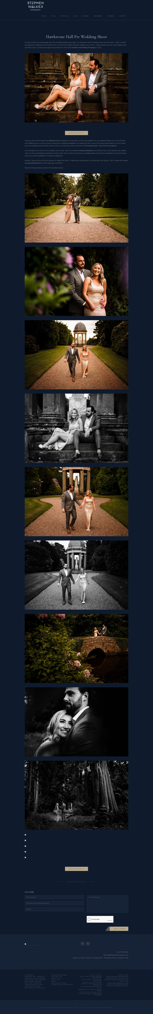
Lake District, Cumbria (33, 986)
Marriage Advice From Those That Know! (90, 990)
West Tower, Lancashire (33, 983)
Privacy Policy (79, 1007)
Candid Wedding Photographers (117, 976)
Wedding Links (123, 975)
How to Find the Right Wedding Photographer (91, 977)
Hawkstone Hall (54, 140)
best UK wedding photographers (83, 150)
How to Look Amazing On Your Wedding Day (91, 984)
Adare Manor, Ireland (58, 983)
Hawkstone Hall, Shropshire (35, 976)
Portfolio (65, 16)
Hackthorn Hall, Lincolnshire (35, 987)
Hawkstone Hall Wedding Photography (83, 47)
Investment (98, 16)
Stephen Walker (106, 1007)
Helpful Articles (96, 975)
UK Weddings (29, 975)
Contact (122, 16)
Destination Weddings (58, 975)
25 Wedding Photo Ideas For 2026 (117, 978)
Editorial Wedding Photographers (116, 979)
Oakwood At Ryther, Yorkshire (35, 978)
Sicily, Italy (55, 979)
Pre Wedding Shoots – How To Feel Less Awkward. (100, 146)
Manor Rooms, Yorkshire (33, 981)
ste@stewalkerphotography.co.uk (117, 955)
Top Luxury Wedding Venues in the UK (91, 987)
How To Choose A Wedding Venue (91, 992)
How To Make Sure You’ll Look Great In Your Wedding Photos (117, 984)
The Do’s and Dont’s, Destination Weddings (90, 994)
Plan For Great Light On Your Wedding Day (91, 980)
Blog (75, 16)
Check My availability (76, 133)
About (44, 16)
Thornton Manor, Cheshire (34, 984)
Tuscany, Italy (56, 978)
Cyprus (53, 981)
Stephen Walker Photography (62, 1007)
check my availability (76, 868)
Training (110, 16)
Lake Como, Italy (57, 976)
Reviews (85, 16)
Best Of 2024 (124, 981)
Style (53, 16)
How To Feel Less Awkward (92, 982)
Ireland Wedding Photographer (62, 984)
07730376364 (124, 952)
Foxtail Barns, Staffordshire (35, 979)
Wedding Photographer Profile (117, 985)
